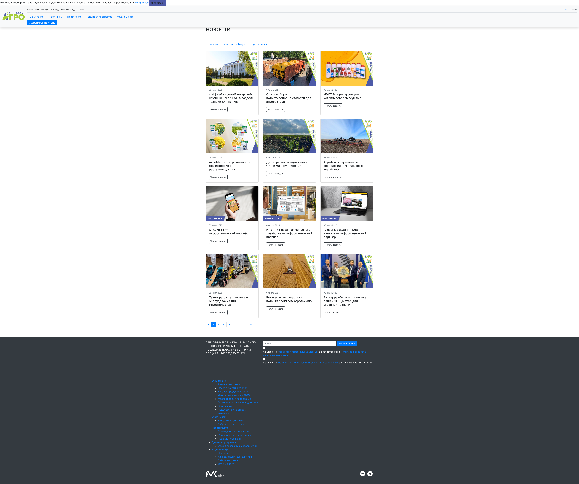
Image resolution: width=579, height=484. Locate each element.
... (245, 324)
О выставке (36, 16)
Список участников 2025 (233, 387)
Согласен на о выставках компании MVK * (317, 364)
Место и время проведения (234, 398)
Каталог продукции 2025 (233, 391)
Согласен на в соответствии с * (315, 353)
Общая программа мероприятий (237, 445)
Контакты (223, 413)
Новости (223, 453)
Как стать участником (231, 420)
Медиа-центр (125, 16)
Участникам (55, 16)
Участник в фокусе (235, 44)
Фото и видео (226, 463)
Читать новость (218, 109)
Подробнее (142, 2)
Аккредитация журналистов (235, 456)
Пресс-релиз (259, 44)
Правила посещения (230, 438)
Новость (213, 44)
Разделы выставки (229, 384)
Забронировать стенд (42, 22)
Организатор (225, 406)
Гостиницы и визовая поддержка (238, 402)
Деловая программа (100, 16)
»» (251, 324)
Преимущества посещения (234, 431)
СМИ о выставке (228, 460)
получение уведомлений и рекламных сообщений (308, 362)
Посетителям (75, 16)
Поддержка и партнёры (232, 409)
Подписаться (347, 343)
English (566, 9)
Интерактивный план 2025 (234, 395)
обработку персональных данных (298, 351)
